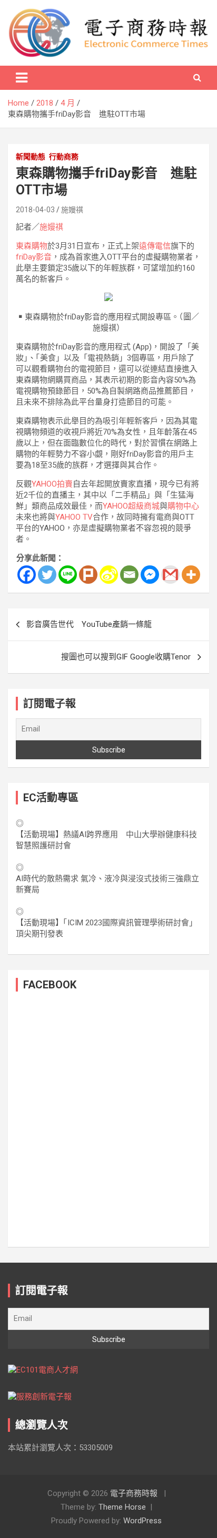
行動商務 (63, 156)
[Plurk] (88, 574)
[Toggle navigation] (21, 78)
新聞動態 (30, 156)
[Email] (129, 574)
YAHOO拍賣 (52, 484)
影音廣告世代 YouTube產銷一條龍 (89, 624)
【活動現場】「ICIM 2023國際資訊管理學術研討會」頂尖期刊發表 (106, 928)
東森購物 (31, 246)
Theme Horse (122, 1507)
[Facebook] (26, 574)
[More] (191, 574)
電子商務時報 (133, 1493)
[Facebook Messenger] (150, 574)
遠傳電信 (155, 246)
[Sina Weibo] (109, 574)
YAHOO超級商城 (131, 506)
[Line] (67, 574)
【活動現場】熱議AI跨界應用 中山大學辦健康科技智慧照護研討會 (106, 840)
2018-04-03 (35, 209)
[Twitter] (47, 574)
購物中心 (183, 506)
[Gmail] (170, 574)
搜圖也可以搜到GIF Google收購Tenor (126, 657)
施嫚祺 (72, 209)
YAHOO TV (74, 517)
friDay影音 (34, 257)
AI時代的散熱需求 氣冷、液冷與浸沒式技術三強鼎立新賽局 (107, 884)
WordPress (142, 1520)
